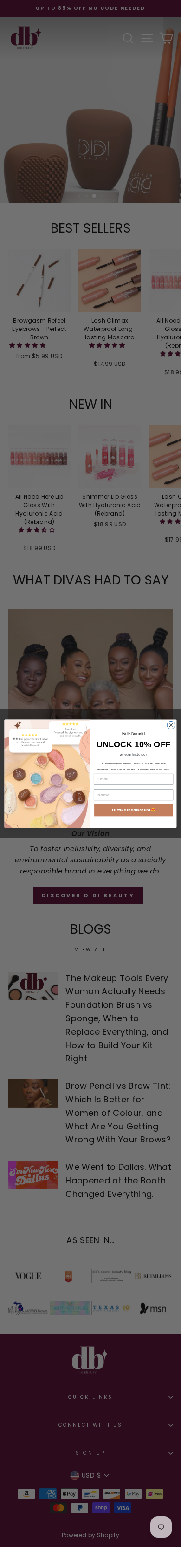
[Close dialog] (171, 725)
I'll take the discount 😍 (133, 809)
